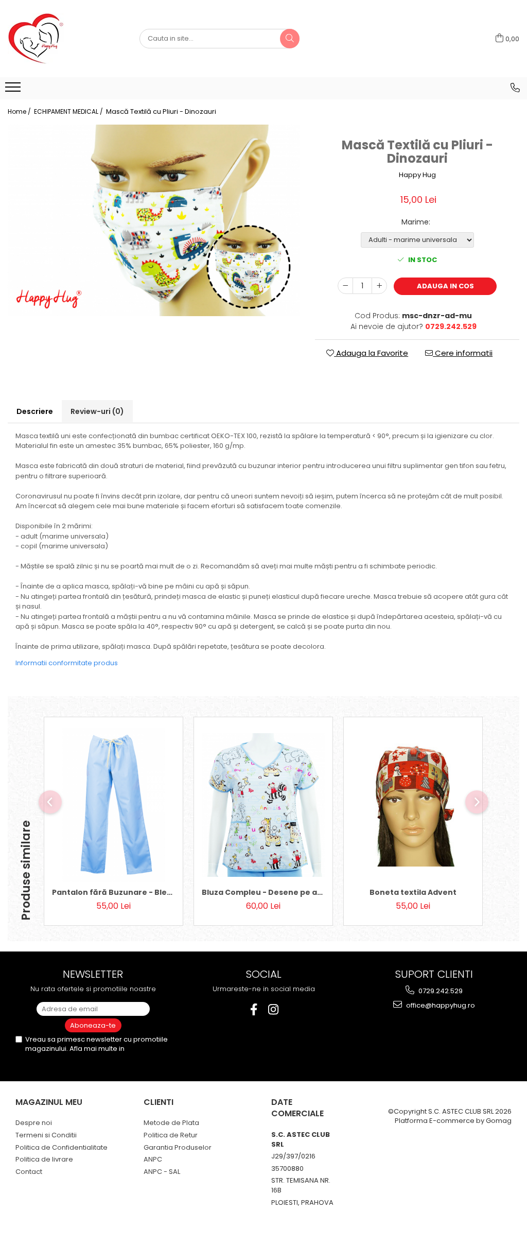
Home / (20, 111)
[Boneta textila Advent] (413, 805)
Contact (28, 1171)
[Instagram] (274, 1009)
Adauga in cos (445, 286)
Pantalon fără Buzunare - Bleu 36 (113, 892)
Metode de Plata (171, 1123)
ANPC (153, 1159)
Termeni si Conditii (46, 1135)
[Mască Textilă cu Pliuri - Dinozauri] (154, 221)
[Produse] (14, 90)
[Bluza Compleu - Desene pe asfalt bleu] (263, 805)
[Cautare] (290, 38)
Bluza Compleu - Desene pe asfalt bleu (263, 892)
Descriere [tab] (34, 411)
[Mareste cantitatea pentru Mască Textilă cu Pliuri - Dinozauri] (379, 286)
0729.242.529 (440, 991)
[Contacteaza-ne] (515, 87)
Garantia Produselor (178, 1147)
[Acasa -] (59, 38)
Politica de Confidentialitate (61, 1147)
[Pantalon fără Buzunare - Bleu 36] (113, 805)
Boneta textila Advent (413, 892)
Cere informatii (463, 353)
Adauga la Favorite (371, 353)
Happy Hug (417, 175)
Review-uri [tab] (97, 411)
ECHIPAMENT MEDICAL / (69, 111)
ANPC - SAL (162, 1171)
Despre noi (33, 1123)
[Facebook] (254, 1009)
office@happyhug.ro (440, 1005)
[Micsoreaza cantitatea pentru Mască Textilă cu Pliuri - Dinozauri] (345, 286)
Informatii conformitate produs (66, 663)
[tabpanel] (154, 221)
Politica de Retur (171, 1135)
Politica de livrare (44, 1159)
